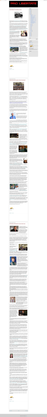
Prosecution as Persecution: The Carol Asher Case (17, 223)
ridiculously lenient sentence (12, 378)
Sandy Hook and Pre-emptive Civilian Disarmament (32, 16)
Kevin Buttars (17, 378)
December (31, 14)
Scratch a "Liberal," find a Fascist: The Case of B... (33, 19)
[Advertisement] (19, 73)
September (31, 25)
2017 (30, 10)
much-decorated (15, 20)
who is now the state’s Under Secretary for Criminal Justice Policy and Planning (19, 128)
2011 (30, 32)
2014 (30, 12)
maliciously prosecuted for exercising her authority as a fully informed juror (20, 356)
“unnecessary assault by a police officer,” (21, 383)
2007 (30, 35)
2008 (30, 34)
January (31, 31)
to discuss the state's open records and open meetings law (14, 250)
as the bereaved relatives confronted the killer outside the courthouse (18, 195)
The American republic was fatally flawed (23, 52)
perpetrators (20, 21)
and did (21, 55)
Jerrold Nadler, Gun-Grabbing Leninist (16, 9)
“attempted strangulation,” (14, 382)
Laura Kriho (26, 355)
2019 (30, 9)
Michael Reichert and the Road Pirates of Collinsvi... (33, 22)
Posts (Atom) (20, 412)
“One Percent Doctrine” (19, 129)
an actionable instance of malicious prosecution (16, 338)
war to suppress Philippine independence (17, 25)
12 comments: (13, 69)
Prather (15, 162)
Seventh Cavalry (18, 20)
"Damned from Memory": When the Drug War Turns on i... (33, 21)
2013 (30, 13)
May (30, 28)
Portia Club (15, 249)
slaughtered (25, 25)
